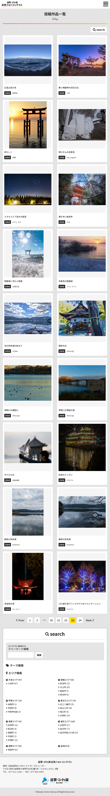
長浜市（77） (65, 728)
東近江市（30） (66, 708)
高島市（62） (13, 749)
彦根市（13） (13, 725)
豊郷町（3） (12, 732)
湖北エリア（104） (68, 721)
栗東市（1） (64, 690)
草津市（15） (65, 683)
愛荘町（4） (12, 728)
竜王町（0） (64, 711)
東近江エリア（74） (68, 700)
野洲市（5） (64, 694)
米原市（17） (65, 725)
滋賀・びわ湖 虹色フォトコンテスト (55, 762)
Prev (21, 620)
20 (51, 620)
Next (89, 620)
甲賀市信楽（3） (14, 711)
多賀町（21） (13, 740)
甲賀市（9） (12, 708)
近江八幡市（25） (67, 704)
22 (65, 620)
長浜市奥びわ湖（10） (69, 732)
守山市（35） (65, 687)
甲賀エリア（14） (15, 700)
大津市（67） (13, 683)
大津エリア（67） (15, 679)
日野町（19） (65, 715)
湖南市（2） (12, 704)
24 (80, 620)
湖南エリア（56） (67, 679)
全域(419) (65, 745)
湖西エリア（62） (15, 745)
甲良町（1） (12, 736)
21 (58, 620)
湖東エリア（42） (15, 721)
